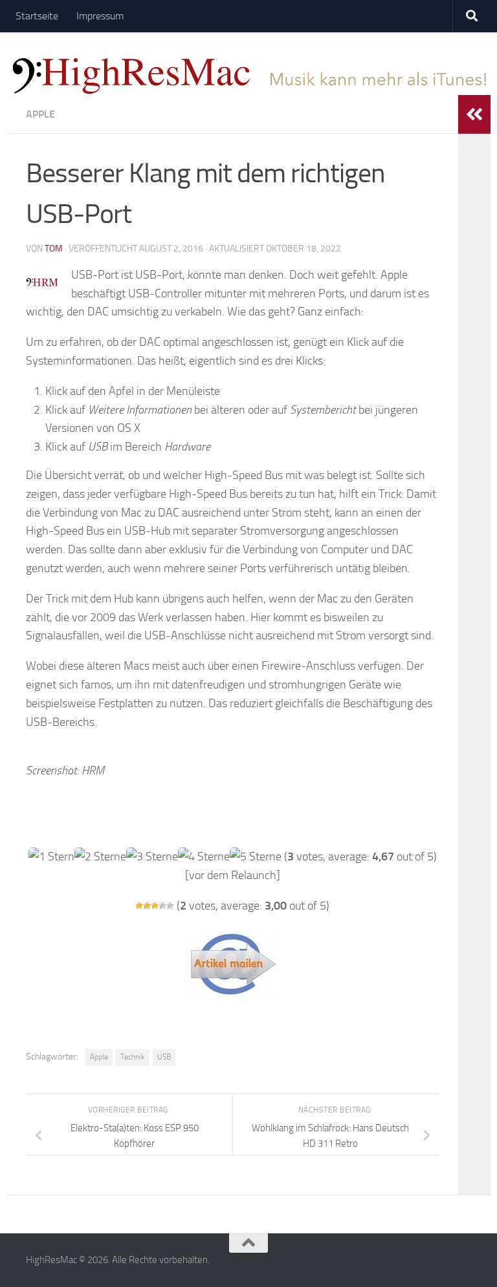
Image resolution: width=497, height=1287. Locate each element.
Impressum (100, 16)
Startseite (37, 16)
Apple (40, 114)
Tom (54, 248)
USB (164, 1056)
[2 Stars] (147, 905)
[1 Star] (139, 905)
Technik (132, 1056)
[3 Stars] (155, 905)
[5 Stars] (170, 905)
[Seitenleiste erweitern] (474, 114)
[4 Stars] (162, 905)
